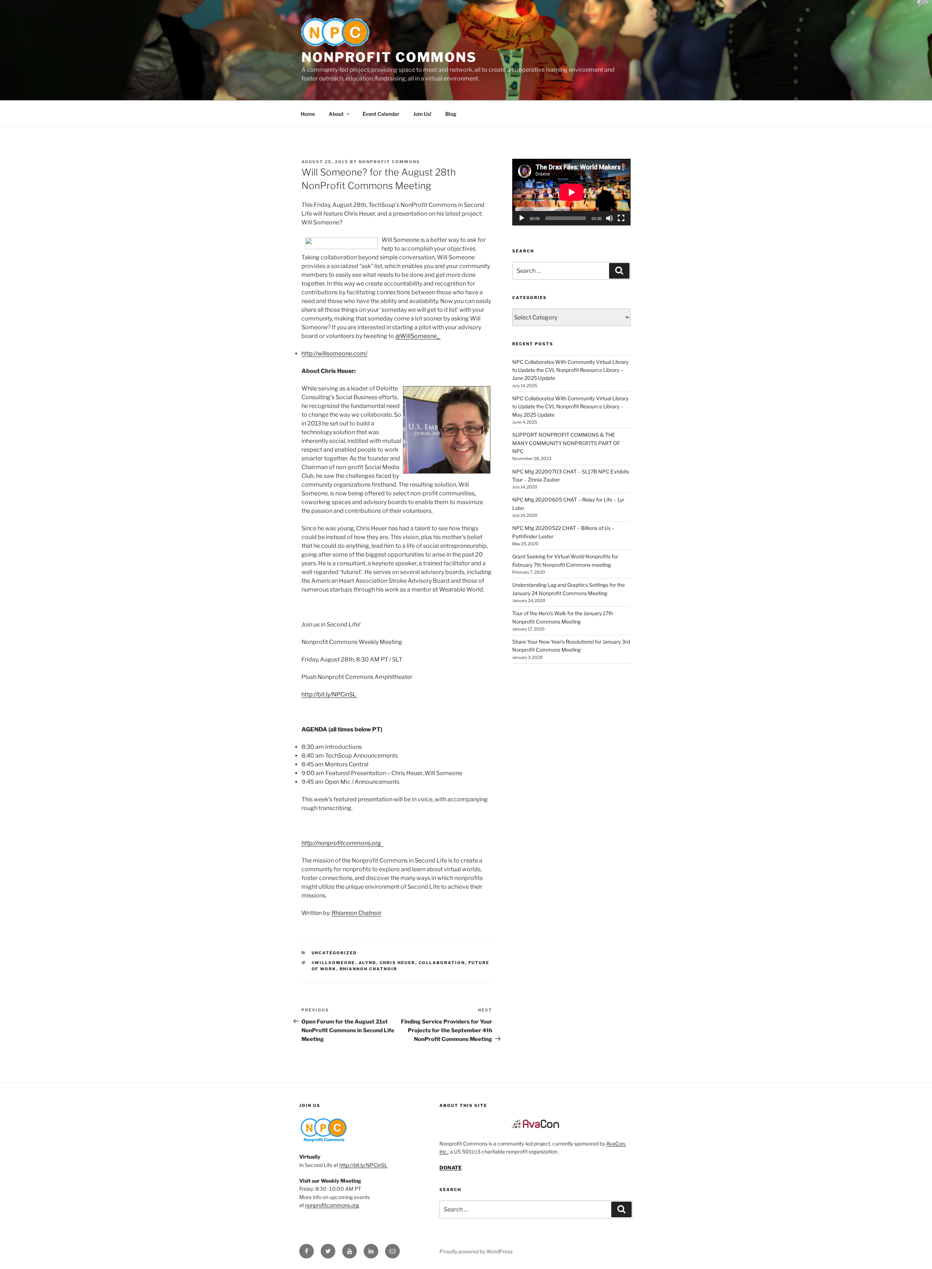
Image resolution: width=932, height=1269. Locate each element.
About (336, 114)
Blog (451, 114)
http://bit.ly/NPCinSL (363, 1165)
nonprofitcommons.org (332, 1205)
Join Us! (422, 114)
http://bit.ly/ (328, 694)
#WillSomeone (333, 962)
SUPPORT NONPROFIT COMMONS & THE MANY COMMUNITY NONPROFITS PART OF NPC (566, 443)
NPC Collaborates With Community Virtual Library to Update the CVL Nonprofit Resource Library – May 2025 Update (570, 406)
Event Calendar (381, 114)
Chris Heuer (397, 962)
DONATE (450, 1167)
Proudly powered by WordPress (476, 1251)
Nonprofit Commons (389, 57)
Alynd (367, 962)
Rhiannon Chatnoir (357, 912)
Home (308, 114)
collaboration (442, 962)
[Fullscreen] (621, 218)
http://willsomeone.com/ (334, 353)
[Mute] (609, 218)
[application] (571, 192)
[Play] (521, 218)
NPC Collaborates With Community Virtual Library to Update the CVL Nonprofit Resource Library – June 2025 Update (570, 370)
